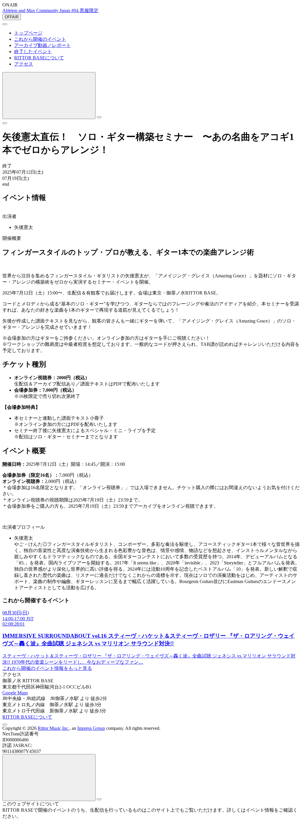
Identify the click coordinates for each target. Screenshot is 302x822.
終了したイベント (33, 51)
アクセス (23, 63)
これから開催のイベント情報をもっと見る (47, 668)
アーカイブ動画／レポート (42, 45)
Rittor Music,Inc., (54, 728)
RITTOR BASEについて (39, 57)
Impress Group (91, 728)
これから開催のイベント (40, 39)
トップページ (28, 32)
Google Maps (15, 692)
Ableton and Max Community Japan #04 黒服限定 (50, 10)
